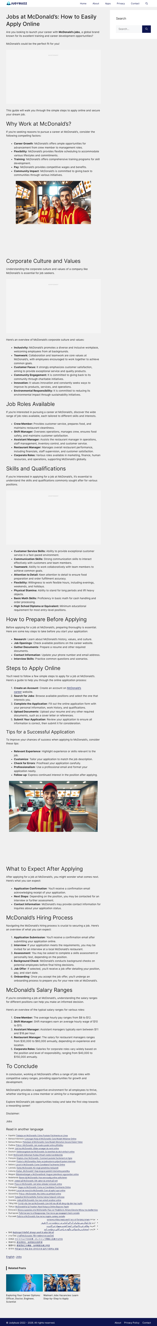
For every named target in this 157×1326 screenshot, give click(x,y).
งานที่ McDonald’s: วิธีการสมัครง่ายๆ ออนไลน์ (35, 1236)
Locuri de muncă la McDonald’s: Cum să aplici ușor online (40, 1190)
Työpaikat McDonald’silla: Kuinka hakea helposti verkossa (39, 1197)
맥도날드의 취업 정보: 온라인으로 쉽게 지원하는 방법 (37, 1248)
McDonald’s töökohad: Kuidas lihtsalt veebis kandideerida (38, 1155)
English (10, 1256)
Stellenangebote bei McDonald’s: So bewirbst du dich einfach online (46, 1151)
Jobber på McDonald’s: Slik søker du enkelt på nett (36, 1181)
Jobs (19, 1256)
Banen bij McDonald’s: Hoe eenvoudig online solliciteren (43, 1177)
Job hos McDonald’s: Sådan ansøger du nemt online (37, 1148)
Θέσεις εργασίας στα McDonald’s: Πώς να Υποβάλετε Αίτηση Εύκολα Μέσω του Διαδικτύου (58, 1210)
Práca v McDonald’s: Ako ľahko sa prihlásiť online (40, 1193)
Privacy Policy (131, 1322)
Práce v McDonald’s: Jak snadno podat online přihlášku (39, 1145)
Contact (135, 3)
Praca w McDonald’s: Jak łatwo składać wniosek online (38, 1184)
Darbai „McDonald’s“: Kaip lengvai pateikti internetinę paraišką (43, 1171)
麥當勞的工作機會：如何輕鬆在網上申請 (33, 1245)
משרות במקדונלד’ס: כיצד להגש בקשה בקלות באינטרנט (68, 1219)
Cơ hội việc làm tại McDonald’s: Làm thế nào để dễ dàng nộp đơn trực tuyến (50, 1203)
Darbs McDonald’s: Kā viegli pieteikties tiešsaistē (37, 1168)
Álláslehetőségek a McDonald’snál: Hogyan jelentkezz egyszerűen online (47, 1174)
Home (83, 3)
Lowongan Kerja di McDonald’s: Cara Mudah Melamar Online (50, 1139)
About (96, 3)
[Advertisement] (53, 77)
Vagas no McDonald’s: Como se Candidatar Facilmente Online (44, 1187)
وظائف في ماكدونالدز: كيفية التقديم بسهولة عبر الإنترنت (67, 1226)
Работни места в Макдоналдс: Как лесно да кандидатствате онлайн (49, 1213)
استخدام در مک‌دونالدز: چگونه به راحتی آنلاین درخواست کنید (66, 1229)
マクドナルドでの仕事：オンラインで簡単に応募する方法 (39, 1239)
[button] (146, 3)
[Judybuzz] (16, 3)
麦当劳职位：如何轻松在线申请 (29, 1242)
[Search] (146, 29)
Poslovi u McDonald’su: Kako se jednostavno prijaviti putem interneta (46, 1161)
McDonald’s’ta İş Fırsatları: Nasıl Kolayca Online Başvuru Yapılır (42, 1206)
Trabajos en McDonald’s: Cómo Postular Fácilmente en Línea (42, 1135)
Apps (108, 3)
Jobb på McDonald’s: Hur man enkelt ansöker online (39, 1200)
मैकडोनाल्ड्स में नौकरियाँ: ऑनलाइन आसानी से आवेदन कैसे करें (33, 1232)
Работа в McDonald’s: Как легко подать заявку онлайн (41, 1216)
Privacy (121, 3)
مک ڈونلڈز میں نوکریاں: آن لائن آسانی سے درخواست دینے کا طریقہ (66, 1223)
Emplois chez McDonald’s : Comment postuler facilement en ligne (44, 1158)
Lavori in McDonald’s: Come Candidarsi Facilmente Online (40, 1164)
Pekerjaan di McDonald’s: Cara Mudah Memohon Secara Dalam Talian (53, 1142)
